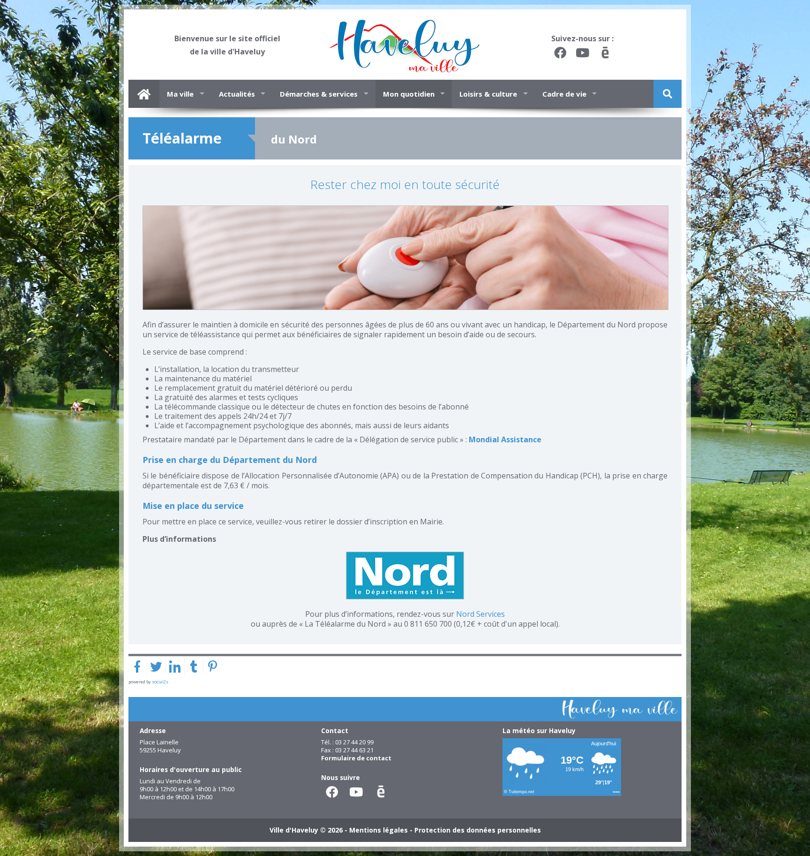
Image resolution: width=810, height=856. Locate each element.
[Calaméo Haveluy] (605, 52)
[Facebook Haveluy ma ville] (560, 52)
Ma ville (180, 93)
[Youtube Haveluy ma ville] (582, 52)
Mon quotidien (409, 93)
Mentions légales (378, 830)
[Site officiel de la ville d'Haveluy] (405, 43)
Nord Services (480, 614)
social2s (160, 682)
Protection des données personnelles (477, 830)
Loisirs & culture (488, 93)
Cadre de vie (564, 93)
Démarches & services (319, 93)
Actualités (237, 93)
